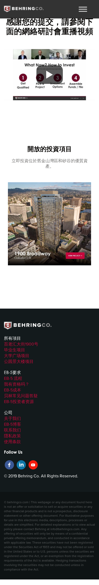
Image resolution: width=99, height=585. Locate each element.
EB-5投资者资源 (19, 401)
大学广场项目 (16, 355)
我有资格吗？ (16, 384)
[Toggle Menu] (83, 9)
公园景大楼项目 (19, 361)
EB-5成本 (12, 390)
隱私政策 (12, 436)
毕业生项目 (14, 350)
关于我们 (12, 418)
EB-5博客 (12, 424)
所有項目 (12, 338)
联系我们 (12, 430)
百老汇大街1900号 (21, 344)
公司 (8, 412)
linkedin (21, 464)
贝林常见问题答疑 (21, 396)
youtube (33, 464)
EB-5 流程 (13, 378)
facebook (9, 464)
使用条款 (12, 441)
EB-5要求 (12, 372)
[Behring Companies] (24, 9)
